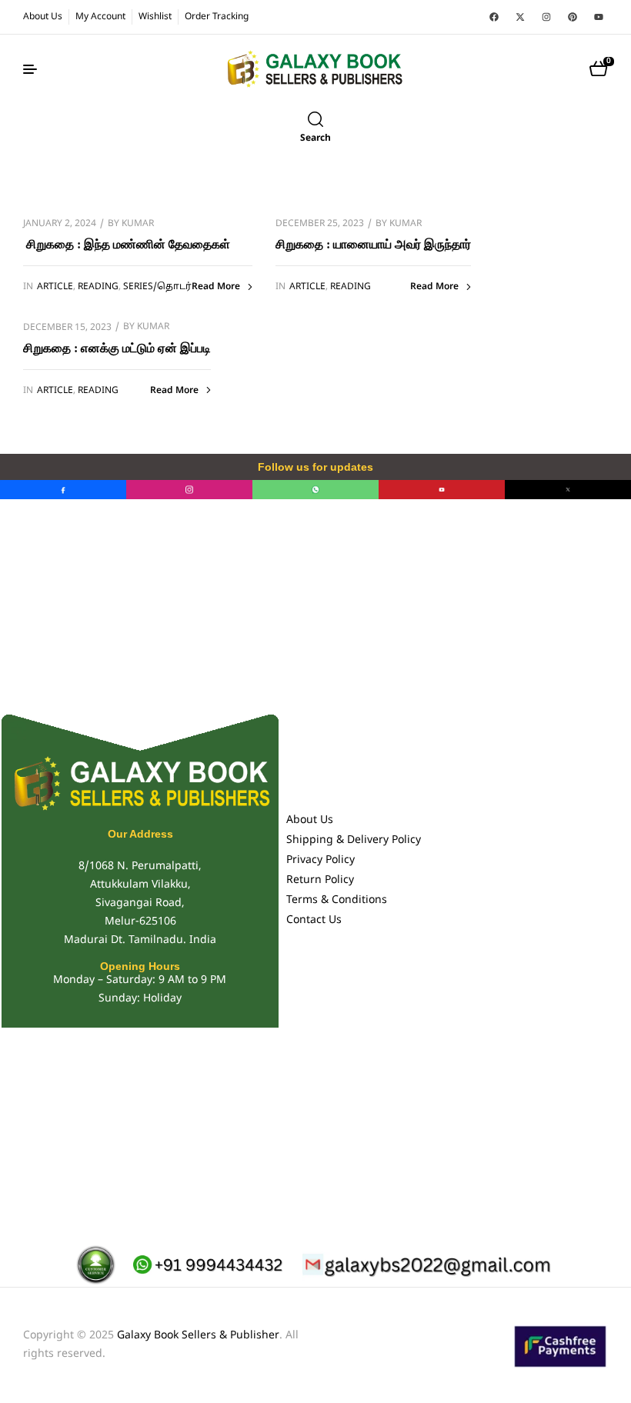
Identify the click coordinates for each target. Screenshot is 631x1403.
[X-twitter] (520, 17)
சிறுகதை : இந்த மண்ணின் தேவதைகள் (126, 244)
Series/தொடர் (157, 287)
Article (55, 287)
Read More (216, 287)
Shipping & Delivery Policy (353, 840)
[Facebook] (494, 17)
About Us (309, 820)
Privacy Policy (320, 860)
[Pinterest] (572, 17)
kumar (138, 223)
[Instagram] (546, 17)
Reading (98, 287)
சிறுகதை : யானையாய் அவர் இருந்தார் (373, 244)
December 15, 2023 (67, 327)
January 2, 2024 (59, 223)
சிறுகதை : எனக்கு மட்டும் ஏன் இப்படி (117, 348)
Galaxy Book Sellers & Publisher (198, 1335)
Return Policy (320, 880)
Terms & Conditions (336, 900)
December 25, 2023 (319, 223)
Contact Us (314, 920)
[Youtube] (598, 17)
